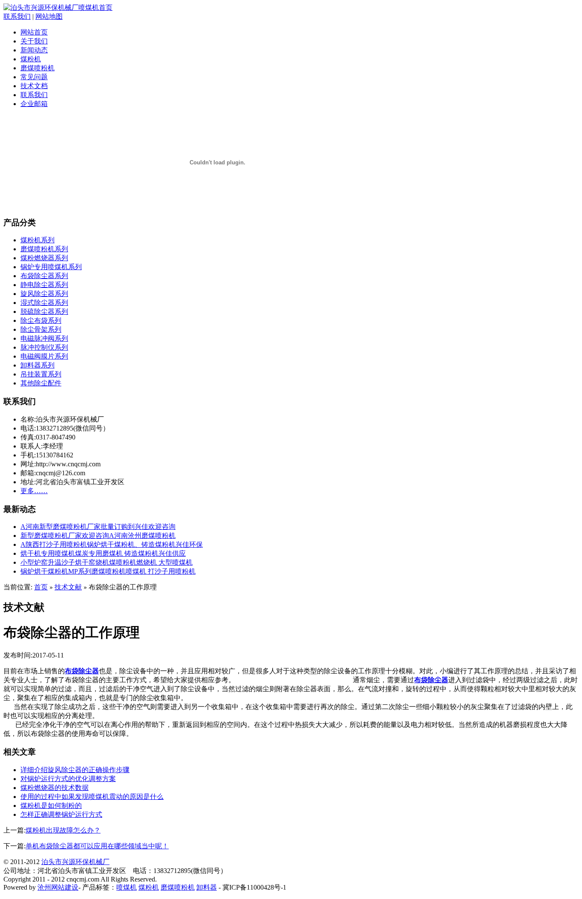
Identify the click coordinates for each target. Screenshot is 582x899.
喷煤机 (126, 887)
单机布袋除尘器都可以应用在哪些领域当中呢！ (97, 846)
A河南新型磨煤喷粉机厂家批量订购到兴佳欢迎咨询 (98, 526)
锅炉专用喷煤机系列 (51, 266)
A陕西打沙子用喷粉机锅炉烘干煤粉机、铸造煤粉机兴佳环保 (111, 544)
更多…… (34, 490)
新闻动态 (34, 50)
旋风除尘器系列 (44, 293)
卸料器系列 (37, 365)
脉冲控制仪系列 (44, 347)
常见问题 (34, 76)
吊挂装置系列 (40, 374)
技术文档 (34, 85)
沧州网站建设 (57, 887)
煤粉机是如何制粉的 (51, 805)
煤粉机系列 (37, 240)
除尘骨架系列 (40, 329)
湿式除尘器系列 (44, 302)
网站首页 (34, 32)
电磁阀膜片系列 (44, 356)
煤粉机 (30, 59)
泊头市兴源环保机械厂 (75, 861)
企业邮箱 (34, 103)
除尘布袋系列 (40, 320)
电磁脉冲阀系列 (44, 338)
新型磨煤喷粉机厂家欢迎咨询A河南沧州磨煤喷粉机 (98, 535)
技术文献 (68, 587)
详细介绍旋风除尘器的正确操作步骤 (75, 769)
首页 (41, 587)
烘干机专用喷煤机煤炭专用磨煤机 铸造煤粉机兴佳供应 (103, 553)
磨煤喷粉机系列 (44, 249)
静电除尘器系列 (44, 284)
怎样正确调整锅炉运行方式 (61, 814)
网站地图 (49, 16)
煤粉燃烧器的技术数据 (54, 787)
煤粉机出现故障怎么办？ (63, 830)
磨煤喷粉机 (37, 68)
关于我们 (34, 41)
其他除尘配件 (40, 383)
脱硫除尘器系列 (44, 311)
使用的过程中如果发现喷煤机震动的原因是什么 (92, 796)
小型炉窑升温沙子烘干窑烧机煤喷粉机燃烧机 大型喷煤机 (106, 562)
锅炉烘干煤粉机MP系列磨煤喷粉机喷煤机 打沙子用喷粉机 (108, 571)
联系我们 (17, 16)
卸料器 (206, 887)
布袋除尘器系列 (44, 275)
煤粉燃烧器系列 (44, 257)
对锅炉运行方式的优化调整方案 (68, 778)
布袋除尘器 (82, 671)
